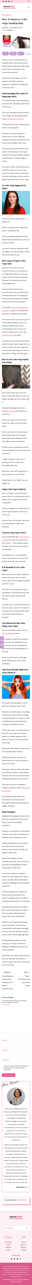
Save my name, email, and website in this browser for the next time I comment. (16, 1068)
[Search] (27, 1228)
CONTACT (23, 1245)
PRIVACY (23, 1247)
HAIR (8, 1245)
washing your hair (8, 411)
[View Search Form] (28, 1)
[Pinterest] (3, 1)
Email (5, 1050)
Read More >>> (22, 1187)
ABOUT (23, 1242)
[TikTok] (12, 1)
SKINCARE (8, 1242)
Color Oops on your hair (15, 119)
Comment (6, 1005)
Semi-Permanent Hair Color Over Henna (24, 979)
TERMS (23, 1250)
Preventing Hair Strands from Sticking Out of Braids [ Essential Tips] (7, 980)
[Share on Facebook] (5, 53)
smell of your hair (8, 335)
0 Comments (9, 30)
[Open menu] (28, 7)
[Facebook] (6, 1)
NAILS (8, 1250)
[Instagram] (9, 1)
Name (5, 1040)
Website (6, 1060)
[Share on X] (13, 53)
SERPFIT (19, 1281)
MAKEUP (8, 1247)
